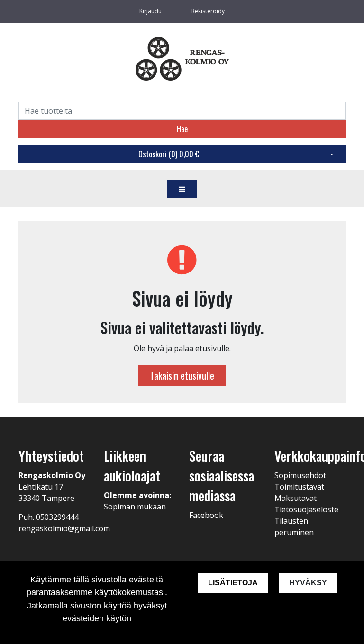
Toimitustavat (299, 486)
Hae (182, 129)
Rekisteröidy (208, 11)
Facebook (206, 515)
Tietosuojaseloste (306, 509)
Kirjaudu (151, 11)
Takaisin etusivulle (182, 375)
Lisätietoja (233, 583)
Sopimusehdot (300, 475)
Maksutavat (295, 498)
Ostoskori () (168, 154)
